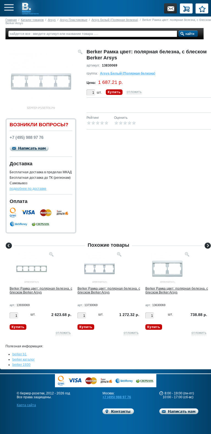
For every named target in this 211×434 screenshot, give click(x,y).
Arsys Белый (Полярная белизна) (114, 19)
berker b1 (19, 354)
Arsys (52, 19)
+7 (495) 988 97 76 (116, 397)
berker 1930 (21, 365)
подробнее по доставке (28, 189)
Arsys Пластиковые (73, 19)
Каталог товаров (32, 19)
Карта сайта (26, 405)
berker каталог (23, 359)
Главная (11, 19)
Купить (114, 92)
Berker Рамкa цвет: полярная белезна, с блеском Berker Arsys (41, 290)
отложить (134, 92)
